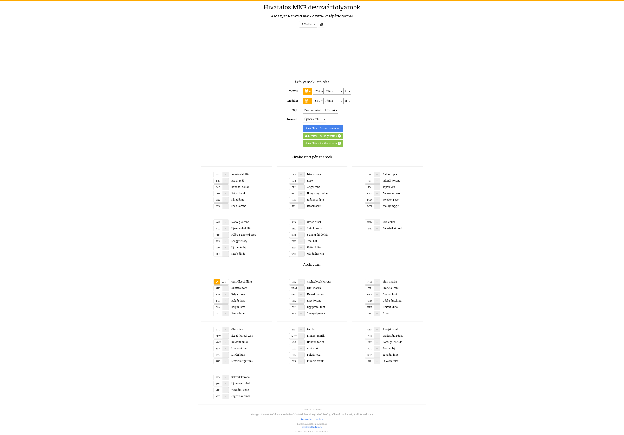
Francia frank (383, 288)
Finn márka (382, 281)
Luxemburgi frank (234, 361)
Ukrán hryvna (308, 253)
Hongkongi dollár (309, 193)
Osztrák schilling (237, 281)
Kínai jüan (230, 199)
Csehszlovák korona (311, 281)
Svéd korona (307, 228)
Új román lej (231, 247)
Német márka (307, 294)
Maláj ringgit (383, 206)
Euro (302, 180)
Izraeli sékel (307, 206)
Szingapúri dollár (310, 234)
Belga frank (230, 294)
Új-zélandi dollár (234, 228)
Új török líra (307, 247)
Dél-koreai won (384, 193)
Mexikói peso (383, 199)
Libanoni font (232, 348)
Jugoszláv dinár (233, 396)
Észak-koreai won (234, 335)
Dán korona (306, 174)
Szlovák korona (233, 377)
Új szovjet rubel (233, 383)
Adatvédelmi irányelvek (312, 419)
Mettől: (293, 91)
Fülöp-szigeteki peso (236, 234)
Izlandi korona (384, 180)
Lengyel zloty (231, 241)
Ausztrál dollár (232, 174)
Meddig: (292, 100)
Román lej (381, 348)
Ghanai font (382, 294)
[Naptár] (307, 91)
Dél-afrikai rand (385, 228)
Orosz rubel (306, 222)
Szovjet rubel (382, 329)
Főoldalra (309, 24)
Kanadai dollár (232, 187)
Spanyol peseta (308, 313)
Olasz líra (229, 329)
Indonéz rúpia (308, 199)
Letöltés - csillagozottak (323, 136)
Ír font (379, 313)
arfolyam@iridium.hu (312, 426)
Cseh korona (231, 206)
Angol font (306, 187)
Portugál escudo (385, 342)
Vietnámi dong (232, 389)
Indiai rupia (382, 174)
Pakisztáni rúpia (385, 335)
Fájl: (295, 110)
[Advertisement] (185, 54)
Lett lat (304, 329)
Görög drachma (384, 300)
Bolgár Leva (230, 307)
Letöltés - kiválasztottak (323, 143)
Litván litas (230, 354)
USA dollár (381, 222)
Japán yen (381, 187)
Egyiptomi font (308, 307)
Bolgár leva (230, 300)
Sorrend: (292, 119)
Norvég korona (232, 222)
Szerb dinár (230, 253)
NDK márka (306, 288)
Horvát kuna (382, 307)
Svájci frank (231, 193)
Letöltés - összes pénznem (323, 128)
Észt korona (306, 300)
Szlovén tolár (383, 361)
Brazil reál (230, 180)
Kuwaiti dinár (232, 342)
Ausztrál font (231, 288)
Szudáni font (382, 354)
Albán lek (305, 348)
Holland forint (308, 342)
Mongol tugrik (308, 335)
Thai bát (304, 241)
